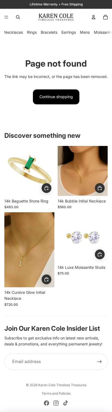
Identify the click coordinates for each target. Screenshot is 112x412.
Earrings (68, 32)
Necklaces (13, 32)
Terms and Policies (56, 393)
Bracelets (49, 32)
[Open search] (18, 17)
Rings (32, 32)
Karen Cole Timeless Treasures (62, 385)
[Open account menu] (93, 17)
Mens (85, 32)
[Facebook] (46, 403)
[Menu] (6, 17)
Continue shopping (56, 96)
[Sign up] (99, 361)
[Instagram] (56, 403)
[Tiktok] (65, 403)
